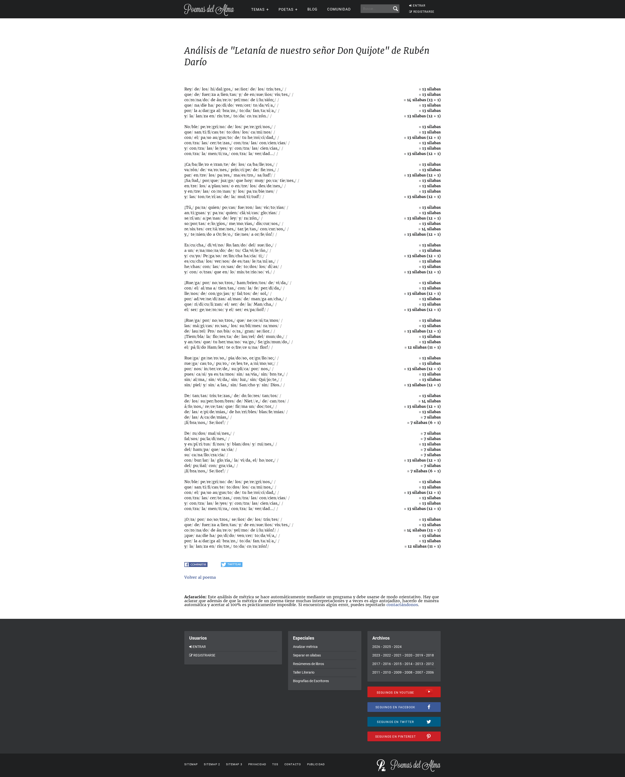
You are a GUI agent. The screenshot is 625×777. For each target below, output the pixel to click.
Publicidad (316, 764)
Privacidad (257, 764)
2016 (387, 664)
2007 (419, 672)
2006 (430, 672)
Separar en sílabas (307, 655)
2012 (430, 664)
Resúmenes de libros (308, 664)
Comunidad (339, 9)
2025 (387, 646)
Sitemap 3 (234, 764)
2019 (419, 655)
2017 (376, 664)
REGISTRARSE (423, 11)
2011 (376, 672)
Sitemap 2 (212, 764)
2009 (398, 672)
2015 (398, 664)
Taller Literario (303, 672)
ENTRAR (419, 5)
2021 (398, 655)
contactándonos (402, 604)
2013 (419, 664)
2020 (408, 655)
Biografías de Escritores (311, 681)
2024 (398, 646)
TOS (275, 764)
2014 (408, 664)
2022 (387, 655)
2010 (387, 672)
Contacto (292, 764)
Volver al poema (200, 577)
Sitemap (191, 764)
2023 (376, 655)
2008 (408, 672)
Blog (312, 9)
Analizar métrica (305, 646)
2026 (376, 646)
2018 (430, 655)
